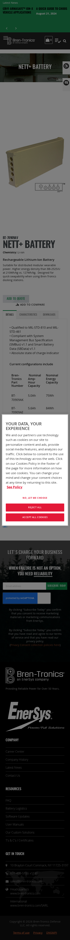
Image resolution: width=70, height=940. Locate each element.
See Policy (14, 487)
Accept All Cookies (35, 517)
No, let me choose (35, 497)
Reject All (35, 507)
